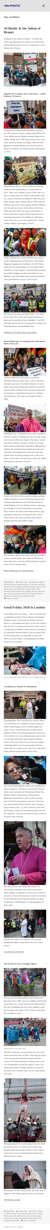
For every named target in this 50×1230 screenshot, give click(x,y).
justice (22, 589)
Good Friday (21, 1214)
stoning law (26, 594)
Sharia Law (20, 591)
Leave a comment (12, 598)
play (25, 1216)
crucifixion (41, 584)
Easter (14, 1214)
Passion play (8, 1216)
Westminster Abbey (26, 1218)
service (16, 1218)
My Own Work (23, 582)
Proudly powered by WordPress (13, 1227)
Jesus (34, 1214)
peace (34, 589)
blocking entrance (23, 584)
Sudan (33, 594)
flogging (19, 587)
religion (39, 1216)
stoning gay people (14, 594)
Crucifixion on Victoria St (14, 952)
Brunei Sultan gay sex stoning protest (19, 571)
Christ (33, 1211)
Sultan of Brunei (23, 596)
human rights (8, 589)
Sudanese (39, 594)
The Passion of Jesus (12, 1200)
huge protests (40, 587)
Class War (33, 584)
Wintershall (15, 1221)
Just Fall (16, 589)
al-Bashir (34, 582)
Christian (39, 1211)
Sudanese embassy (11, 596)
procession (32, 1216)
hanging (32, 587)
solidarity (28, 591)
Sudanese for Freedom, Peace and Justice (20, 332)
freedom (26, 587)
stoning (34, 591)
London (28, 589)
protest (13, 591)
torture (32, 596)
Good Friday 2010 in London (24, 607)
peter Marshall (18, 1216)
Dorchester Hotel (10, 587)
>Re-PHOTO (12, 5)
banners (13, 584)
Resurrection (8, 1218)
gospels (29, 1214)
